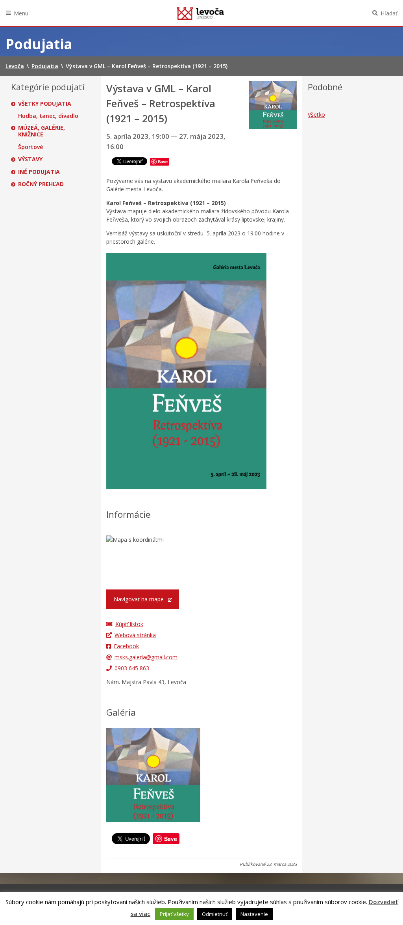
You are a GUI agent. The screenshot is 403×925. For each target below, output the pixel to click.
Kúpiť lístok (129, 624)
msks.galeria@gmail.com (146, 657)
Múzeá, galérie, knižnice (41, 131)
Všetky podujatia (44, 103)
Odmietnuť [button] (214, 914)
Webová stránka (135, 635)
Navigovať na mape (139, 599)
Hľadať (389, 13)
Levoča (200, 13)
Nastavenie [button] (254, 914)
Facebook (126, 646)
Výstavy (30, 159)
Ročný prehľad (41, 184)
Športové (30, 147)
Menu (21, 13)
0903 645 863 (132, 668)
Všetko (316, 114)
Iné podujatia (39, 171)
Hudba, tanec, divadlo (48, 115)
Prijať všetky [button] (174, 914)
